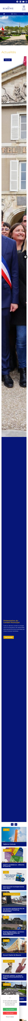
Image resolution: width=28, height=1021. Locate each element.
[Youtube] (23, 2)
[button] (23, 8)
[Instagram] (26, 2)
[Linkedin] (20, 2)
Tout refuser (10, 1013)
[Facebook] (17, 2)
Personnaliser (10, 1017)
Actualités (8, 52)
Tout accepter (10, 1009)
